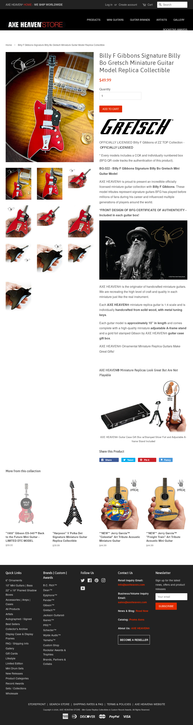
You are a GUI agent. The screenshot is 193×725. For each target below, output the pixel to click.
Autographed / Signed (19, 619)
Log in (109, 4)
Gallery (10, 648)
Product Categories (17, 678)
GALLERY (179, 19)
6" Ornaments (14, 580)
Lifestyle (10, 658)
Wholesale (12, 693)
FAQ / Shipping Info (17, 643)
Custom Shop (51, 645)
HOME (28, 4)
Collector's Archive (17, 629)
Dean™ (47, 590)
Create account (128, 4)
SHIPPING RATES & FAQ (88, 704)
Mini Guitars (115, 19)
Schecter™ (49, 630)
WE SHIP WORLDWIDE (48, 4)
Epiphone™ (50, 595)
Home (9, 44)
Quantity (104, 89)
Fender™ (48, 600)
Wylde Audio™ (52, 635)
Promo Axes (136, 619)
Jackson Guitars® (53, 615)
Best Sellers (13, 624)
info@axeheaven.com (131, 584)
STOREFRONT (37, 704)
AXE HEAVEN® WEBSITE (150, 704)
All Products (13, 609)
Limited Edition (14, 663)
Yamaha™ (49, 640)
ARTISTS (161, 19)
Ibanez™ (48, 620)
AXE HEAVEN (14, 4)
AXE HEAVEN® (140, 628)
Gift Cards (12, 653)
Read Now (142, 611)
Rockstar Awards (175, 29)
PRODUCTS (93, 19)
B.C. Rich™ (50, 585)
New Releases (14, 673)
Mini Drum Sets (15, 668)
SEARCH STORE (59, 704)
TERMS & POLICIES (119, 704)
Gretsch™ (49, 610)
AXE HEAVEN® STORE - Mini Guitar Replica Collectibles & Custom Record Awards (95, 709)
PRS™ (47, 625)
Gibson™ (48, 605)
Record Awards (15, 683)
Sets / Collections (16, 688)
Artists (9, 614)
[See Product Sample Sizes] (143, 432)
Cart (150, 4)
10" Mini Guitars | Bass (19, 585)
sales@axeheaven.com (132, 602)
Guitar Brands (140, 19)
